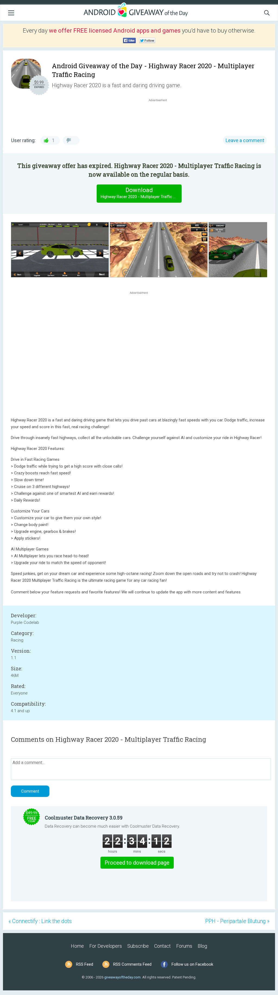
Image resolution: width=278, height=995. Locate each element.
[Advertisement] (161, 115)
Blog (202, 946)
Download (141, 193)
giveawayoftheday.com (122, 977)
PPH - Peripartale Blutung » (237, 921)
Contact (162, 946)
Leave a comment (245, 140)
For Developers (105, 946)
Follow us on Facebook (192, 964)
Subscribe (138, 946)
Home (77, 946)
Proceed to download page (137, 862)
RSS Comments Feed (132, 964)
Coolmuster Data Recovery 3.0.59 (83, 817)
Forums (184, 946)
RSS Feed (84, 964)
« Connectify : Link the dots (40, 921)
